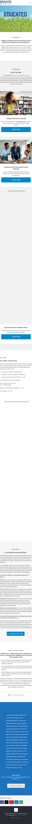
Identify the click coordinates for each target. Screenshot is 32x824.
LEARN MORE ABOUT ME (16, 633)
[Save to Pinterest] (11, 802)
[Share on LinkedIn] (16, 802)
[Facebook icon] (14, 818)
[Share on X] (6, 802)
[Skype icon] (12, 818)
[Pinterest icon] (19, 818)
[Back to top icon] (16, 810)
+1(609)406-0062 (6, 385)
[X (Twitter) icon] (16, 818)
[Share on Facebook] (2, 802)
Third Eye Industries (20, 815)
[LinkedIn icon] (18, 818)
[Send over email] (21, 802)
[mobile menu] (29, 2)
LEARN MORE (16, 129)
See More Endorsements (16, 785)
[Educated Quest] (6, 2)
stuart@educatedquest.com (9, 383)
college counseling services (19, 75)
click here (21, 388)
